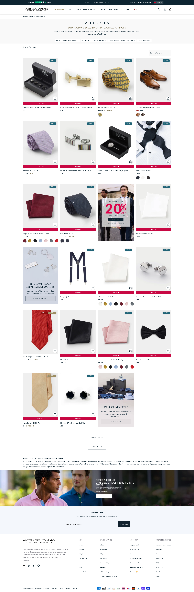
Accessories (83, 558)
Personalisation (135, 563)
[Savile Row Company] (39, 541)
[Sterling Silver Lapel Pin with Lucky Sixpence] (116, 143)
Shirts (81, 545)
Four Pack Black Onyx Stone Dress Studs (37, 107)
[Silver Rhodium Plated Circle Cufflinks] (153, 269)
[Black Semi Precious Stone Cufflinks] (78, 395)
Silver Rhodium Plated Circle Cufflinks (149, 297)
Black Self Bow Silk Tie (143, 171)
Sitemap (158, 576)
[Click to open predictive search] (159, 9)
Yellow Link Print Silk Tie (106, 107)
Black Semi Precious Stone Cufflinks (72, 423)
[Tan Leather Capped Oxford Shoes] (153, 80)
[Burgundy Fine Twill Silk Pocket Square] (40, 206)
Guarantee (159, 558)
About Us (103, 545)
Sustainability (104, 563)
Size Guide (159, 572)
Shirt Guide (83, 572)
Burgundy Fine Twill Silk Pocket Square (36, 234)
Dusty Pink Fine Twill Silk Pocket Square (112, 360)
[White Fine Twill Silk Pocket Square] (116, 269)
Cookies (133, 554)
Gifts (81, 567)
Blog (101, 554)
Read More (102, 34)
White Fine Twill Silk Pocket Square (110, 297)
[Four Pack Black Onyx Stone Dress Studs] (40, 80)
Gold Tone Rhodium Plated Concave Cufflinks (76, 107)
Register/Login (135, 545)
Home (61, 588)
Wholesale (103, 558)
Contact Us (159, 567)
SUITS (78, 9)
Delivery (159, 549)
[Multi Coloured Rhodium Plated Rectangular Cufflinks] (78, 143)
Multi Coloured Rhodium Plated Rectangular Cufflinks (75, 171)
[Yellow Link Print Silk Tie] (116, 80)
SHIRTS (71, 9)
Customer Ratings (136, 558)
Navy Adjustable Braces (68, 297)
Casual (81, 549)
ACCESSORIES (125, 9)
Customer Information (163, 545)
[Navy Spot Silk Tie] (78, 206)
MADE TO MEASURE (90, 9)
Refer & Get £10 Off (136, 567)
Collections (31, 16)
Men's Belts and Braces (67, 40)
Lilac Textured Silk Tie (30, 171)
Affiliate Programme (107, 572)
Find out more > (40, 298)
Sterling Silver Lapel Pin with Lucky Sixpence (113, 171)
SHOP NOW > (116, 421)
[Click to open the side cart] (170, 9)
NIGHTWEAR (113, 9)
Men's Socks (144, 40)
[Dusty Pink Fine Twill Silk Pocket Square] (116, 332)
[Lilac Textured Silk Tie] (40, 143)
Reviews (103, 567)
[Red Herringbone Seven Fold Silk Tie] (40, 332)
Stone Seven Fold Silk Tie (31, 423)
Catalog (67, 588)
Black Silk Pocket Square (68, 360)
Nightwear (82, 554)
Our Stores (103, 549)
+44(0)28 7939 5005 (144, 2)
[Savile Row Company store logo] (36, 9)
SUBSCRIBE (124, 524)
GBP (158, 2)
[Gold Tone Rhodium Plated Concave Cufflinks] (78, 80)
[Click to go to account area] (165, 9)
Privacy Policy (134, 549)
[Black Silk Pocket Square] (78, 332)
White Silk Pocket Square (144, 234)
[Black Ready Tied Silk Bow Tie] (153, 332)
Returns (158, 554)
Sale (80, 563)
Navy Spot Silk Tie (66, 234)
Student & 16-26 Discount (108, 576)
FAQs (158, 563)
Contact (74, 588)
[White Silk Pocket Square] (153, 206)
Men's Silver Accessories (94, 40)
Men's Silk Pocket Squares (122, 40)
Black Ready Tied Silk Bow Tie (146, 360)
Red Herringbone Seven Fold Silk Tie (35, 357)
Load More (97, 447)
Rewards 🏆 (134, 572)
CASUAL (103, 9)
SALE (135, 9)
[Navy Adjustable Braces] (78, 269)
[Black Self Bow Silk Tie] (153, 143)
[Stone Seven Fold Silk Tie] (40, 395)
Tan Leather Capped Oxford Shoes (148, 107)
